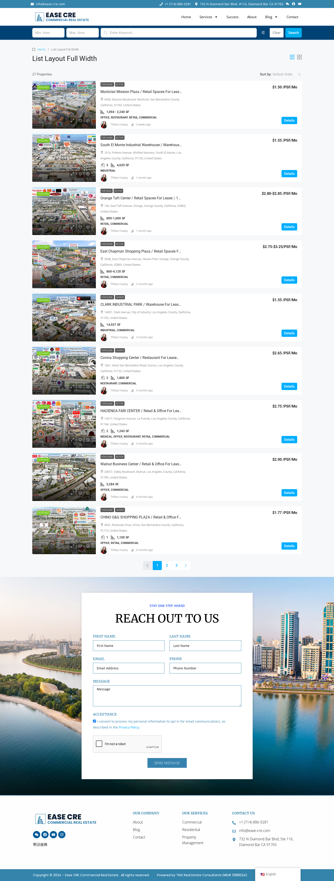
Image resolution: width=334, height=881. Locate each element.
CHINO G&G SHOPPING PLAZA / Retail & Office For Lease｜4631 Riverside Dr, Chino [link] (167, 517)
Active (120, 84)
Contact (292, 17)
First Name (104, 636)
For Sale (106, 191)
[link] (64, 105)
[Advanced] (263, 33)
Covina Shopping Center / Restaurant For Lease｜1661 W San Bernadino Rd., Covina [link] (168, 357)
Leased (120, 297)
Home (186, 17)
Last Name (180, 636)
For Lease (107, 84)
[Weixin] (287, 3)
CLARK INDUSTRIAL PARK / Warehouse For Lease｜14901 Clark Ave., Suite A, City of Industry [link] (175, 304)
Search (293, 33)
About (252, 17)
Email (99, 659)
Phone (175, 659)
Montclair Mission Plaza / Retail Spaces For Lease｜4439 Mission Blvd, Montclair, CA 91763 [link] (174, 92)
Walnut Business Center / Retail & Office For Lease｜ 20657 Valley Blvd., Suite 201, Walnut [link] (172, 464)
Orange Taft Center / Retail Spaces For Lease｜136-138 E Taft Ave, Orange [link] (160, 198)
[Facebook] (293, 3)
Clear (277, 33)
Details (289, 120)
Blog (268, 17)
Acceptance (105, 714)
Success (233, 17)
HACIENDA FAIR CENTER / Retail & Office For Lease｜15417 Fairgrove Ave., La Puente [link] (169, 411)
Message (101, 681)
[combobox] (286, 74)
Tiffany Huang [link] (119, 124)
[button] (292, 57)
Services (205, 17)
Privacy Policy (129, 727)
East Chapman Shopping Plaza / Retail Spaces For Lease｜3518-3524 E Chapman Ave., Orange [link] (177, 251)
